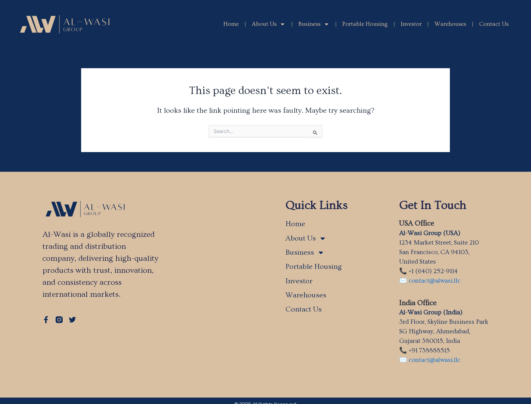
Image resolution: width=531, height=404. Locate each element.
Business (309, 24)
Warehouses (450, 24)
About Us (264, 24)
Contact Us (494, 24)
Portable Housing (365, 24)
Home (231, 24)
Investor (411, 24)
